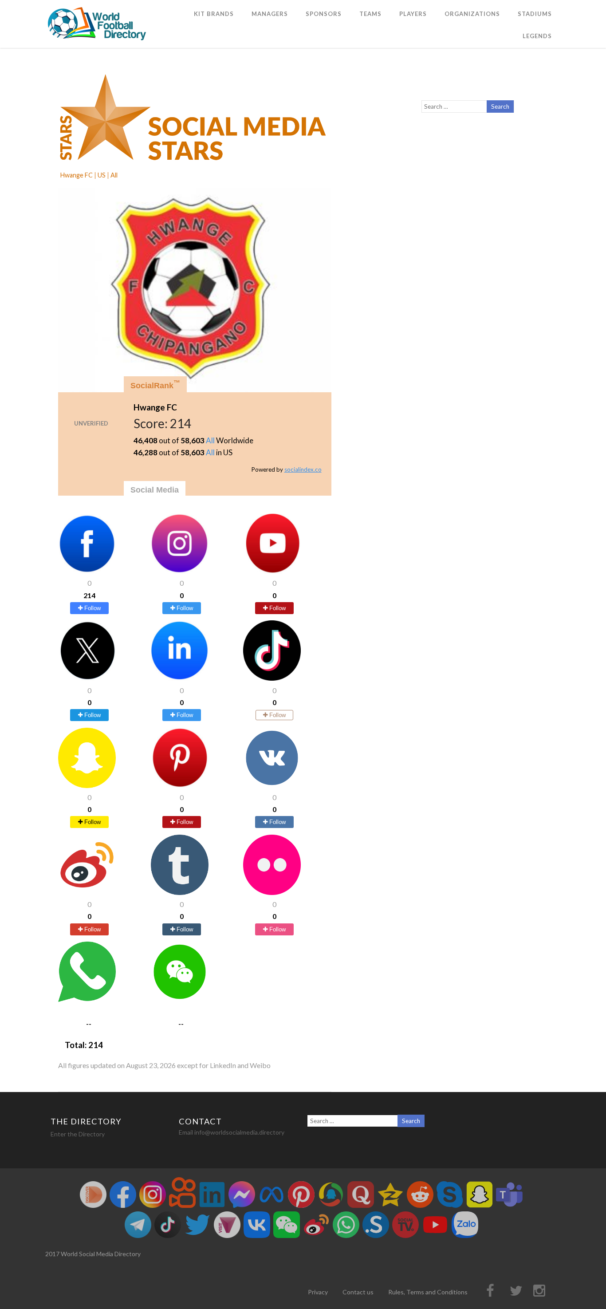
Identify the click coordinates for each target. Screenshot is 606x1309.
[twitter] (87, 678)
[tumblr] (180, 892)
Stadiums (535, 13)
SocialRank (155, 384)
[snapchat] (87, 785)
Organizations (472, 13)
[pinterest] (180, 785)
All (210, 440)
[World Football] (100, 43)
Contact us (358, 1292)
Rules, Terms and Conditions (428, 1292)
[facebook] (87, 571)
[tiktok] (272, 678)
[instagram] (180, 571)
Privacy (318, 1292)
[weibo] (87, 892)
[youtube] (272, 571)
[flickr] (272, 892)
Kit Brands (214, 13)
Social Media (154, 489)
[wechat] (180, 999)
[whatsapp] (87, 999)
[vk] (272, 785)
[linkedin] (180, 678)
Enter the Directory (78, 1134)
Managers (270, 13)
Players (413, 13)
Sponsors (324, 13)
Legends (537, 35)
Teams (370, 13)
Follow (92, 608)
